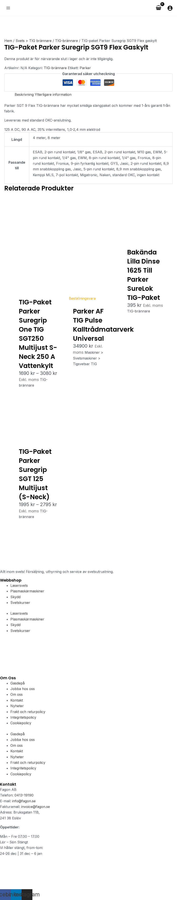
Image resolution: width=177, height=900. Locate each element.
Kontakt (16, 700)
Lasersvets (19, 585)
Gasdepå (17, 683)
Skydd (15, 597)
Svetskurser (20, 602)
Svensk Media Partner (66, 886)
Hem (8, 40)
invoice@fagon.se (35, 806)
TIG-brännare (66, 40)
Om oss (16, 694)
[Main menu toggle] (8, 8)
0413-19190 (23, 795)
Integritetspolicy (23, 717)
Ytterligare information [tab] (53, 94)
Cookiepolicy (20, 723)
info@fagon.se (24, 801)
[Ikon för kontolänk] (170, 8)
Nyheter (17, 706)
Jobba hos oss (22, 689)
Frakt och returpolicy (27, 712)
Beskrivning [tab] (24, 94)
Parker (85, 68)
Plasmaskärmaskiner (27, 591)
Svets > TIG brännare (34, 40)
